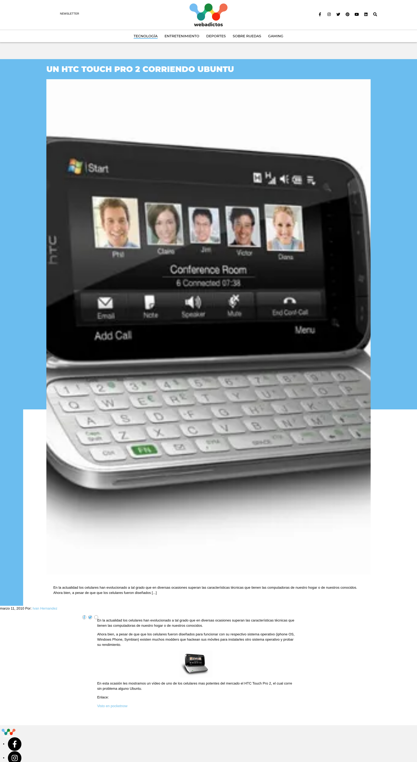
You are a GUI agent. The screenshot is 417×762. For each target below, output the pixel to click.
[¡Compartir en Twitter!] (90, 617)
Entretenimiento (182, 36)
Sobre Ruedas (247, 36)
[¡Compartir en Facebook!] (84, 617)
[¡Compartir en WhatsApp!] (96, 617)
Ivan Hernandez (45, 608)
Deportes (216, 36)
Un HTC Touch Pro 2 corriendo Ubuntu (140, 69)
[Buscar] (375, 14)
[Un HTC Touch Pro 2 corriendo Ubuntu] (208, 326)
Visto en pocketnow (112, 706)
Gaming (275, 36)
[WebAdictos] (208, 15)
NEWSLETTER (69, 13)
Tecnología (146, 36)
